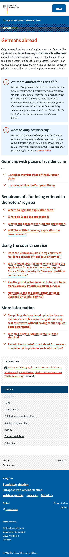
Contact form (12, 509)
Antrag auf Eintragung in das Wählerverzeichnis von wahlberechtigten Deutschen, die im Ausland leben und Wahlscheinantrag (33, 372)
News (7, 402)
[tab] (34, 176)
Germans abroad (10, 27)
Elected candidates (14, 436)
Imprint (64, 507)
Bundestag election (16, 484)
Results (8, 429)
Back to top (62, 460)
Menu (59, 8)
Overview (9, 396)
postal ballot (44, 150)
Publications (10, 443)
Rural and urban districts (16, 422)
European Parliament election (23, 490)
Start (14, 9)
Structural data (11, 409)
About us (47, 495)
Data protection (61, 503)
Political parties (13, 495)
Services (32, 495)
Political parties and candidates (20, 416)
